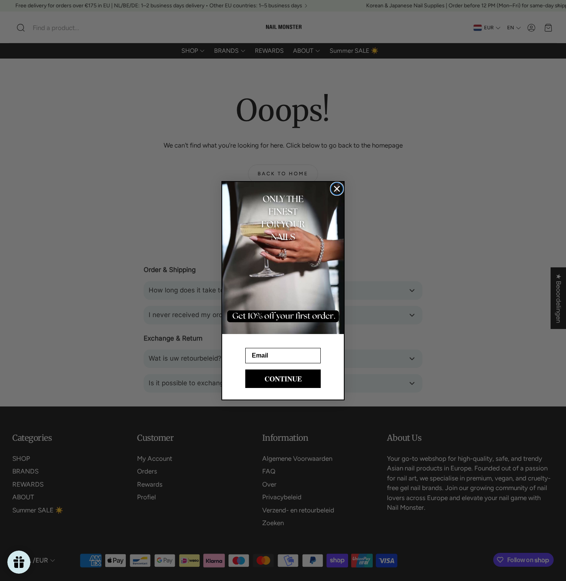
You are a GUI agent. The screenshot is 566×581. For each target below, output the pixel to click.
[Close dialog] (337, 189)
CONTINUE (283, 379)
